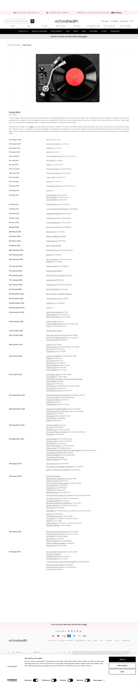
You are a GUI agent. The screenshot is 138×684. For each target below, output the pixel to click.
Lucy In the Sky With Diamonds (56, 209)
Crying (48, 344)
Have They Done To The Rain (60, 395)
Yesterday (49, 434)
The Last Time (51, 448)
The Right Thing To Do (53, 390)
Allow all (122, 659)
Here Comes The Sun (53, 227)
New (28, 26)
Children (93, 31)
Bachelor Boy (51, 488)
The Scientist (50, 160)
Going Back (15, 112)
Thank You (49, 303)
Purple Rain (50, 402)
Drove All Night (51, 195)
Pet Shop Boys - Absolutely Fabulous (59, 294)
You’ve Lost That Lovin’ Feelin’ (56, 432)
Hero (48, 140)
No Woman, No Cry (53, 347)
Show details (98, 680)
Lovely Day (50, 280)
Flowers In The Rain (52, 400)
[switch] (54, 680)
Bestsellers (61, 26)
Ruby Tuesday (51, 381)
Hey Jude (49, 427)
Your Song (49, 361)
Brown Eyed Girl (51, 315)
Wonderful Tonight (52, 556)
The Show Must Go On (53, 298)
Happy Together (52, 460)
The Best (49, 148)
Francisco (52, 464)
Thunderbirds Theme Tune (55, 457)
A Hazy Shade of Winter (54, 324)
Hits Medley (50, 511)
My (47, 416)
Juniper (55, 425)
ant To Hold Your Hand (56, 543)
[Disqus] (69, 596)
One (47, 190)
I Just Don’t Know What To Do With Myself (60, 562)
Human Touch (51, 218)
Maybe (48, 521)
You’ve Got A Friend (52, 144)
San (47, 464)
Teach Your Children (53, 356)
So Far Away (50, 386)
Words (48, 514)
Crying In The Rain (52, 397)
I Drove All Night (51, 197)
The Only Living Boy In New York (57, 411)
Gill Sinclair (13, 115)
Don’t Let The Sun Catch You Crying (58, 495)
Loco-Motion (50, 539)
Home (13, 26)
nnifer (50, 425)
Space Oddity (50, 177)
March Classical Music (53, 246)
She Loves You (51, 545)
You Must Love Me (52, 340)
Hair (84, 31)
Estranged (50, 351)
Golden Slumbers (52, 266)
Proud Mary (50, 518)
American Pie (50, 367)
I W (47, 543)
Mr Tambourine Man (53, 501)
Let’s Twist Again (52, 259)
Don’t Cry (49, 349)
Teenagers (115, 31)
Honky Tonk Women (53, 455)
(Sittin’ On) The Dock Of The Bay (57, 470)
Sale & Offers (125, 26)
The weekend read (93, 26)
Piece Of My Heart (52, 317)
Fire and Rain (50, 377)
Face (68, 31)
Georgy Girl (50, 508)
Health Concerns (39, 31)
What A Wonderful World (54, 156)
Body (76, 31)
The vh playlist (109, 26)
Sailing (48, 420)
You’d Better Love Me (53, 453)
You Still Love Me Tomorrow (58, 532)
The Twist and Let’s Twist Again (56, 483)
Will (47, 532)
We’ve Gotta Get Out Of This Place (58, 503)
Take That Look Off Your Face (56, 335)
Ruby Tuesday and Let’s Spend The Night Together (63, 450)
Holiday (48, 165)
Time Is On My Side (52, 446)
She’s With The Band (53, 476)
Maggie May (50, 363)
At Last (48, 181)
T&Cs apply (82, 36)
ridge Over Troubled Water (56, 409)
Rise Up (48, 255)
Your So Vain (50, 388)
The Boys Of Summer (53, 173)
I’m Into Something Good (54, 534)
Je (47, 425)
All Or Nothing (51, 443)
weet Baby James (53, 374)
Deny (122, 671)
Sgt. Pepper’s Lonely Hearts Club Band (59, 467)
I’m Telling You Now (52, 498)
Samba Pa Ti (50, 413)
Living (104, 31)
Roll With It (49, 152)
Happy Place (50, 241)
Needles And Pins (52, 492)
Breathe (49, 262)
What (48, 395)
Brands (45, 26)
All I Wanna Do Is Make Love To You (58, 478)
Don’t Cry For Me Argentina (55, 338)
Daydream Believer (52, 525)
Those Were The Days (53, 516)
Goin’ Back (50, 536)
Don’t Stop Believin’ (52, 289)
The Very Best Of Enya (54, 331)
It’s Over (49, 569)
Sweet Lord (52, 416)
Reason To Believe (52, 365)
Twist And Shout (51, 485)
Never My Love (51, 430)
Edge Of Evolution (52, 250)
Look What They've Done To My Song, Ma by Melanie (64, 379)
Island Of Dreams (52, 541)
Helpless (49, 358)
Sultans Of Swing (52, 481)
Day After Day (51, 418)
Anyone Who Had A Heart (55, 565)
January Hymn (51, 285)
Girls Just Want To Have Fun (56, 552)
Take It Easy (50, 232)
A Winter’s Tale (51, 321)
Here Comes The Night (54, 312)
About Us (37, 652)
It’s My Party (50, 490)
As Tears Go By (51, 439)
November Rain (51, 404)
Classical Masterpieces (54, 271)
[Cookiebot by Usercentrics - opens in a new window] (12, 680)
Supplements (56, 31)
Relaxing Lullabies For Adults (56, 236)
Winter (48, 326)
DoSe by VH (23, 31)
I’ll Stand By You (51, 204)
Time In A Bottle (51, 370)
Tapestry (49, 384)
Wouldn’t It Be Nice (52, 169)
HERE (85, 624)
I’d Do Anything (51, 523)
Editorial (77, 26)
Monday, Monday (52, 505)
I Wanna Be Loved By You (54, 186)
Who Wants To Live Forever (55, 275)
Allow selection (122, 665)
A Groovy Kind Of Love (54, 567)
